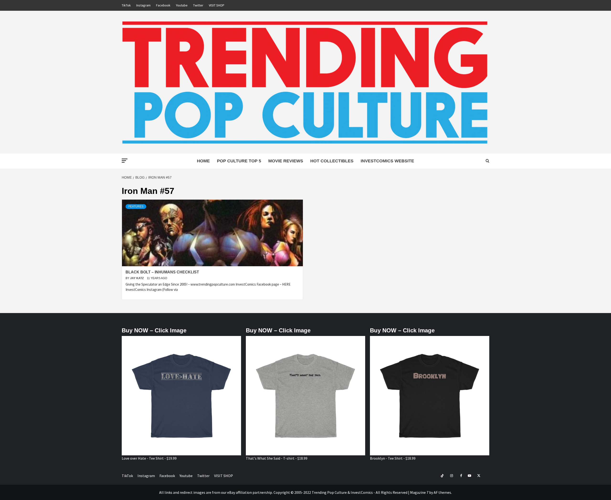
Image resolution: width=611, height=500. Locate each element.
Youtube (182, 5)
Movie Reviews (285, 161)
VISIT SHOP (216, 5)
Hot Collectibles (331, 161)
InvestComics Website (387, 161)
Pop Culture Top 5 (239, 161)
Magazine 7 (419, 492)
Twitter (198, 5)
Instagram (143, 5)
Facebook (163, 5)
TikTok (126, 5)
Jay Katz (137, 278)
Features (135, 206)
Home (203, 161)
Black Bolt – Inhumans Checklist (162, 272)
